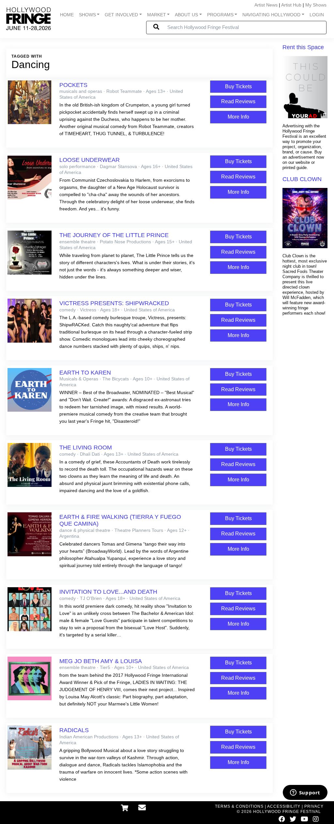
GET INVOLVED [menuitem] (121, 14)
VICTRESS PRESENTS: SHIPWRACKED (114, 303)
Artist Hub (291, 4)
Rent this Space (303, 47)
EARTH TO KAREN (85, 372)
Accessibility (283, 806)
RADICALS (74, 730)
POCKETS (73, 85)
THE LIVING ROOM (85, 447)
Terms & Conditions (239, 806)
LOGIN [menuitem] (317, 14)
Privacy (314, 806)
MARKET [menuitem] (156, 14)
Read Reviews (238, 101)
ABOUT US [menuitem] (186, 14)
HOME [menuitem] (67, 14)
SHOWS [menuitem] (87, 14)
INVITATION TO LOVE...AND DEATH (108, 592)
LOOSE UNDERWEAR (89, 160)
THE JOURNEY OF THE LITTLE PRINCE (114, 235)
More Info (238, 117)
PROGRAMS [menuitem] (220, 14)
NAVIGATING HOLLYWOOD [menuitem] (271, 14)
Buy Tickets (238, 86)
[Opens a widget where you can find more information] (304, 793)
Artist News (266, 4)
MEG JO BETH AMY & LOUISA (100, 661)
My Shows (315, 4)
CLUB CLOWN (302, 179)
